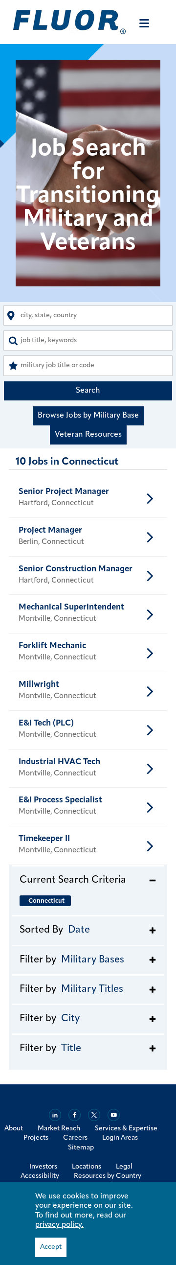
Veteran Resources (88, 435)
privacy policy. (59, 1225)
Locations (86, 1167)
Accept (51, 1247)
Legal (124, 1167)
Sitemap (81, 1147)
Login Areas (120, 1138)
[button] (88, 879)
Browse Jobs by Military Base (88, 416)
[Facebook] (74, 1115)
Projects (35, 1138)
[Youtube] (114, 1115)
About (13, 1128)
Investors (43, 1167)
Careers (75, 1138)
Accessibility (40, 1176)
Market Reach (59, 1128)
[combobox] (88, 315)
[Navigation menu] (144, 23)
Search (88, 391)
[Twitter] (94, 1115)
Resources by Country (107, 1176)
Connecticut (46, 901)
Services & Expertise (126, 1128)
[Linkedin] (55, 1115)
